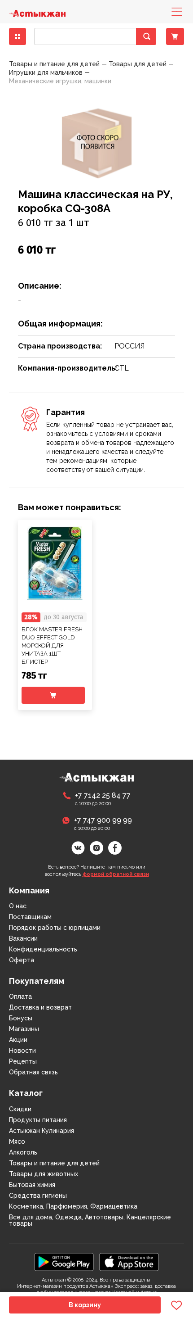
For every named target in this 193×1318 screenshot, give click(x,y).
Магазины (24, 1029)
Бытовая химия (32, 1185)
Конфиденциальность (43, 949)
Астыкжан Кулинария (41, 1131)
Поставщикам (30, 917)
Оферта (21, 960)
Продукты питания (38, 1120)
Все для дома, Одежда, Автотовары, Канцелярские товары (90, 1220)
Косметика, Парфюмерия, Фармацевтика (73, 1206)
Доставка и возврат (40, 1007)
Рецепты (23, 1061)
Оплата (20, 996)
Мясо (17, 1141)
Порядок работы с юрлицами (55, 927)
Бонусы (20, 1018)
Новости (22, 1050)
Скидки (20, 1109)
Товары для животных (43, 1174)
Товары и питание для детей (54, 1163)
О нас (17, 906)
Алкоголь (23, 1152)
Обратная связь (33, 1072)
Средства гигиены (38, 1195)
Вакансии (23, 938)
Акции (18, 1040)
